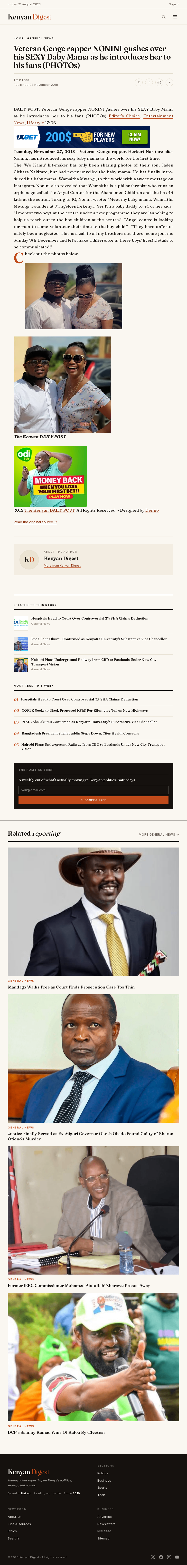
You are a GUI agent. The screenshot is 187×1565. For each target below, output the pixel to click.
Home (19, 38)
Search (13, 1538)
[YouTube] (177, 1557)
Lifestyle (35, 122)
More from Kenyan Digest (62, 565)
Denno (152, 510)
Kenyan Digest (61, 558)
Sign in (174, 4)
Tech (101, 1495)
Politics (102, 1473)
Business (104, 1480)
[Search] (164, 17)
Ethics (12, 1531)
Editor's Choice (124, 115)
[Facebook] (161, 1557)
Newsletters (106, 1524)
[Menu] (174, 16)
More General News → (159, 834)
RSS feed (104, 1531)
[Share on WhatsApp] (159, 82)
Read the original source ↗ (35, 522)
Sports (102, 1487)
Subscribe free (93, 800)
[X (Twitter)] (153, 1557)
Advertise (104, 1517)
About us (14, 1517)
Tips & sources (19, 1524)
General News (40, 38)
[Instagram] (169, 1557)
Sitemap (103, 1538)
